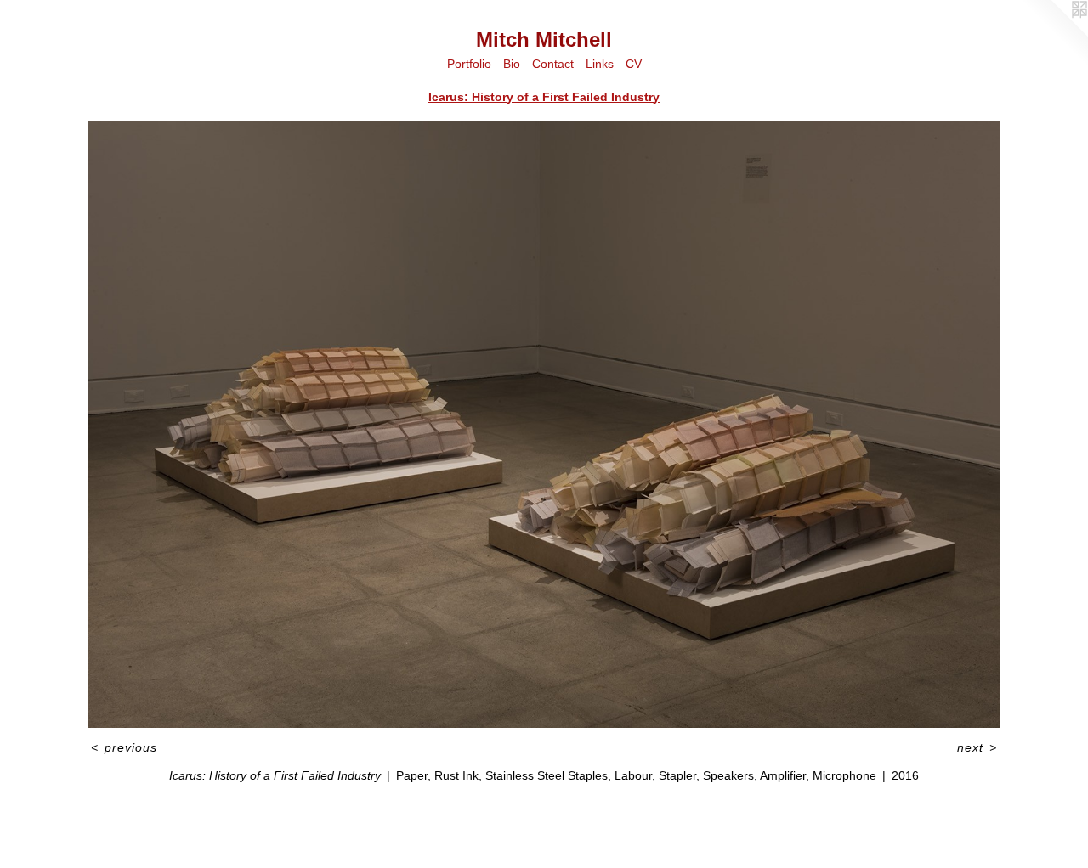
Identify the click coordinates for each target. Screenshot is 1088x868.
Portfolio (469, 63)
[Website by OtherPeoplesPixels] (1054, 34)
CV (634, 63)
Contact (553, 63)
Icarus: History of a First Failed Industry (544, 97)
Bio (511, 63)
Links (600, 63)
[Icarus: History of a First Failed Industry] (544, 424)
